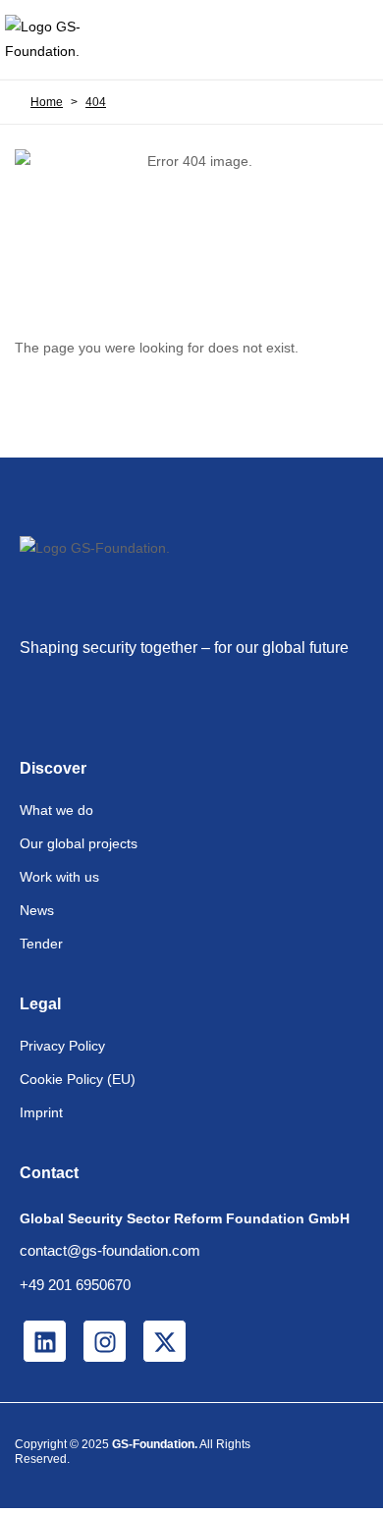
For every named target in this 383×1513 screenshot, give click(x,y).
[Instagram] (104, 1341)
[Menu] (351, 39)
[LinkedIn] (45, 1341)
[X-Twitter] (164, 1341)
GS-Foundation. (154, 1444)
